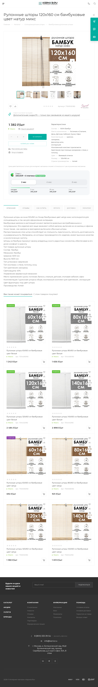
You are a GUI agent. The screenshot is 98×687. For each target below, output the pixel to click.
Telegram (49, 661)
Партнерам (32, 621)
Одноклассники (55, 661)
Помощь (80, 602)
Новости (30, 611)
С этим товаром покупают (45, 294)
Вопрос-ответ (81, 617)
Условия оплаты (82, 607)
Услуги (7, 612)
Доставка (71, 208)
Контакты (31, 617)
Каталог (8, 602)
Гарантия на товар (83, 614)
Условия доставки (83, 611)
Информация (60, 602)
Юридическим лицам (36, 624)
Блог (55, 611)
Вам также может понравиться (18, 294)
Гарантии (87, 208)
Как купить (41, 208)
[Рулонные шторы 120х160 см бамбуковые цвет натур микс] (49, 61)
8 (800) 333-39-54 (42, 636)
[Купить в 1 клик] (44, 315)
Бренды (8, 617)
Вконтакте (43, 661)
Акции (7, 607)
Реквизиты (57, 614)
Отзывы (26, 208)
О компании (32, 607)
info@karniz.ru (50, 641)
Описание (11, 208)
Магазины (57, 607)
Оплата (57, 208)
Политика (57, 617)
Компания (32, 602)
